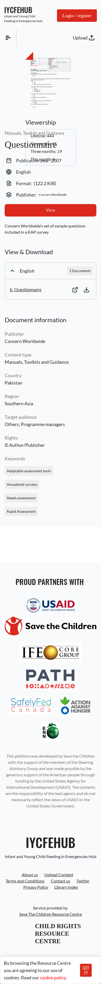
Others (12, 424)
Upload (80, 38)
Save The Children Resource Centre (50, 914)
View (50, 210)
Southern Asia (19, 403)
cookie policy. (53, 977)
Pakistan (13, 383)
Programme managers (43, 424)
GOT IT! (86, 970)
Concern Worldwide (25, 341)
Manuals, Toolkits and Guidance (37, 362)
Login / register (76, 15)
